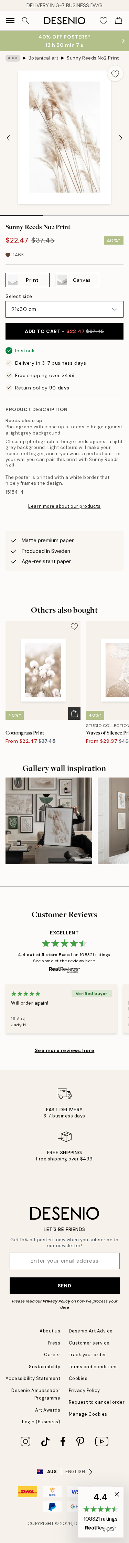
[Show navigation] (10, 20)
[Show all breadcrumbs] (13, 58)
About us (50, 1331)
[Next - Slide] (120, 137)
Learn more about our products (64, 506)
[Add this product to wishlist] (115, 73)
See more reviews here (65, 1050)
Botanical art (43, 58)
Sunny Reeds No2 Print (93, 58)
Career (52, 1355)
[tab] (21, 213)
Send (64, 1286)
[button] (100, 1512)
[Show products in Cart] (118, 20)
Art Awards (47, 1410)
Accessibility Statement (33, 1378)
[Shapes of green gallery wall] (49, 821)
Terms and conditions (93, 1367)
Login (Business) (41, 1422)
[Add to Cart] (74, 713)
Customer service (89, 1343)
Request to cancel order (97, 1402)
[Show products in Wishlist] (103, 20)
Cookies (78, 1378)
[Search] (25, 20)
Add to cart (64, 331)
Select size (19, 296)
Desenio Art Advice (91, 1331)
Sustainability (44, 1367)
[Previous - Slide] (8, 137)
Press (54, 1343)
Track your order (87, 1355)
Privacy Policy (56, 1301)
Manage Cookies (88, 1414)
